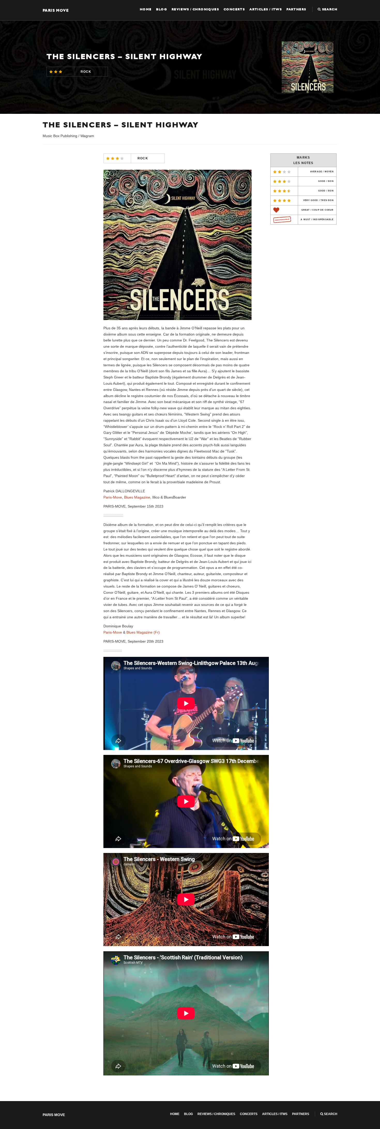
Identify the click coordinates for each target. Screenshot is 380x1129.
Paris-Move (112, 497)
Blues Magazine (137, 497)
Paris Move (56, 10)
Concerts (234, 9)
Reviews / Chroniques (195, 9)
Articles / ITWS (265, 9)
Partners (296, 9)
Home (146, 9)
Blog (161, 9)
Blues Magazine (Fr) (143, 632)
